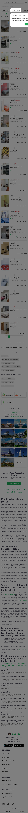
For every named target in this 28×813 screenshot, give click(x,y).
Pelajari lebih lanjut (15, 23)
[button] (16, 10)
